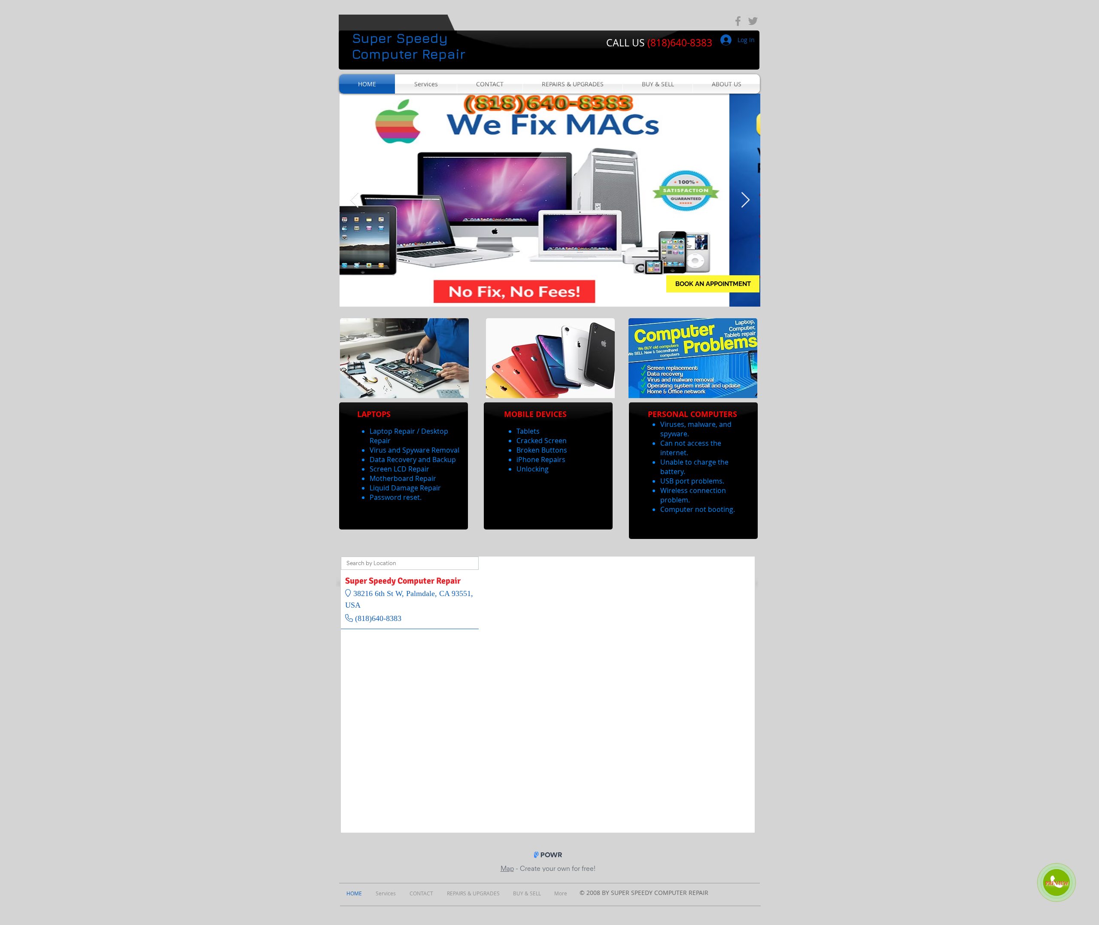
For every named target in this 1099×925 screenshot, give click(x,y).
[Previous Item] (354, 200)
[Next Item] (745, 200)
